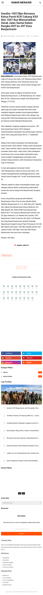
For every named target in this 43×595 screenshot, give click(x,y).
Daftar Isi (6, 575)
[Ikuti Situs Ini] (32, 362)
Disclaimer (6, 558)
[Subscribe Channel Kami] (11, 358)
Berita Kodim (7, 376)
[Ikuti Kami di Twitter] (32, 353)
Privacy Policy (7, 565)
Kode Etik (6, 560)
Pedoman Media (8, 562)
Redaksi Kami (7, 585)
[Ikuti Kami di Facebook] (11, 353)
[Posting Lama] (24, 267)
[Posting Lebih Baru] (18, 267)
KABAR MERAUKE (21, 592)
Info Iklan (6, 582)
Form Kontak (7, 578)
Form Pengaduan (8, 580)
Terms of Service (8, 567)
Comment (36, 36)
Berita (5, 372)
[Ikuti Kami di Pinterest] (32, 358)
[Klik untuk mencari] (40, 2)
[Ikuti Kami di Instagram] (11, 362)
